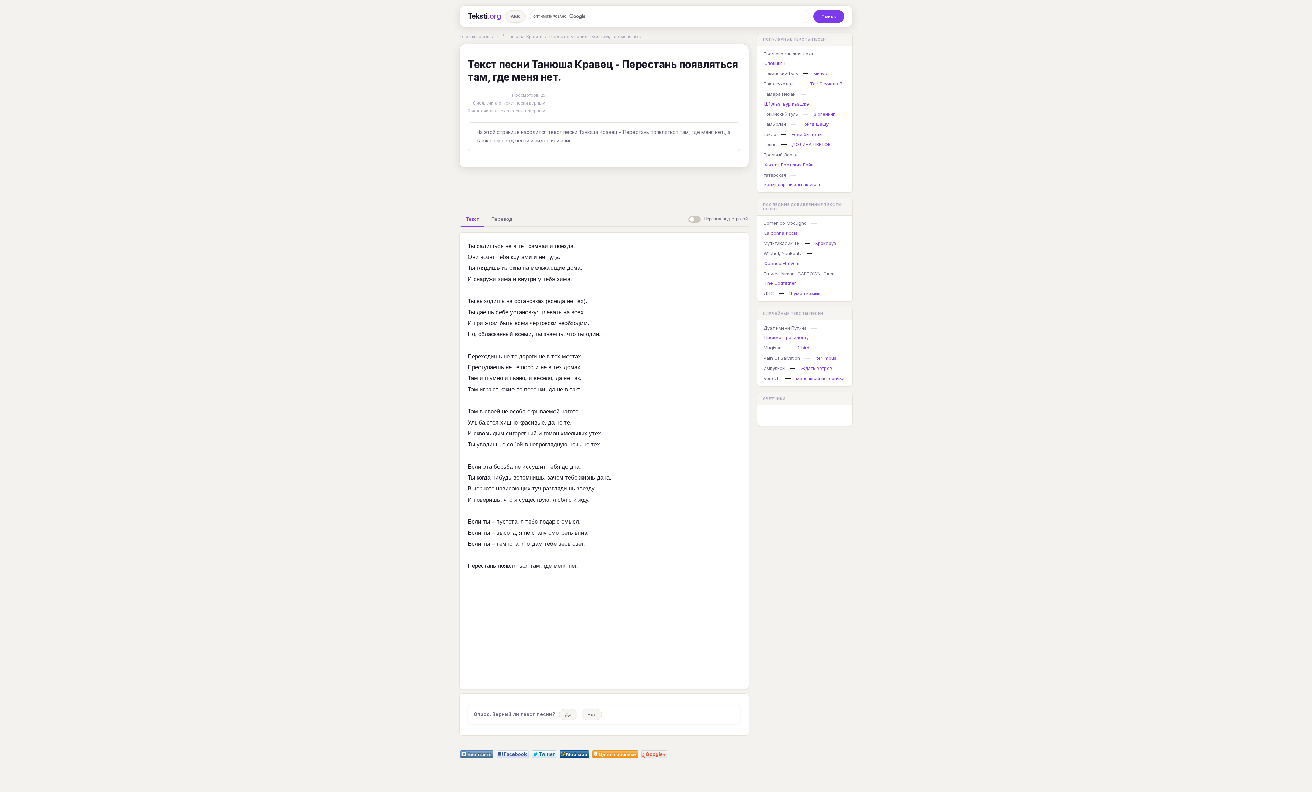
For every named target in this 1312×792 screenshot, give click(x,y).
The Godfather (780, 283)
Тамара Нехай (780, 94)
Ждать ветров (816, 368)
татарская (775, 175)
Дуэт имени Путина (785, 328)
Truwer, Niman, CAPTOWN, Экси (799, 273)
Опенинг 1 (774, 63)
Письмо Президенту (786, 337)
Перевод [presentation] (501, 219)
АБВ (515, 16)
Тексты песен (474, 36)
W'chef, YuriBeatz (783, 253)
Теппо (770, 144)
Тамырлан (775, 124)
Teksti (484, 16)
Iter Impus (826, 358)
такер (770, 134)
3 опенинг (824, 114)
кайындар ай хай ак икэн (792, 184)
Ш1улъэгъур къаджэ (786, 104)
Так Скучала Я (826, 83)
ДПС (769, 293)
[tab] (472, 219)
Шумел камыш (805, 293)
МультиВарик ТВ (782, 243)
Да (568, 714)
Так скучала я (779, 83)
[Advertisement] (604, 188)
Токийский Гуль (781, 73)
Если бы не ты (807, 134)
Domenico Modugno (785, 223)
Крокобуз (825, 243)
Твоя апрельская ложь (789, 53)
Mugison (773, 347)
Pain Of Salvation (782, 358)
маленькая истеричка (820, 378)
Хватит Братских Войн (789, 164)
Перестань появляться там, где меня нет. (595, 36)
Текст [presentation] (472, 219)
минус (820, 73)
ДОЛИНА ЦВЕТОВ (811, 144)
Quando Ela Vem (782, 263)
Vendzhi (772, 378)
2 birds (804, 347)
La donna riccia (781, 233)
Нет (591, 714)
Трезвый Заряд (780, 154)
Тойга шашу (815, 124)
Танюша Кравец (524, 36)
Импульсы (774, 368)
